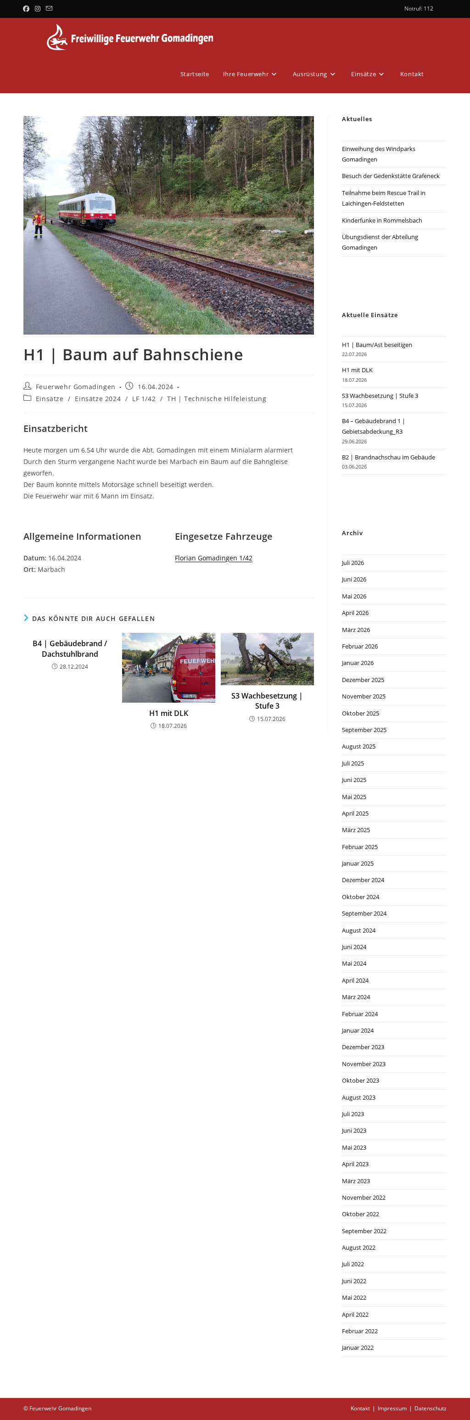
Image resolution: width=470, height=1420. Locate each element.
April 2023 (355, 1164)
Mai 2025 (354, 797)
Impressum (392, 1408)
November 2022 (364, 1197)
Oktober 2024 (360, 897)
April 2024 (355, 980)
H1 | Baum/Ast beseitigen (377, 345)
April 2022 (355, 1314)
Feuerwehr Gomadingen (76, 386)
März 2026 (356, 630)
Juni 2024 (354, 947)
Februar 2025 (360, 847)
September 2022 (364, 1231)
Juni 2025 (354, 780)
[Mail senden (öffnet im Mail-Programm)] (49, 8)
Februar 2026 (360, 646)
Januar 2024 (358, 1030)
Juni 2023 (354, 1130)
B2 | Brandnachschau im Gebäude (388, 457)
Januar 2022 (358, 1347)
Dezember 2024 (363, 880)
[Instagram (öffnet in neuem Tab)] (37, 8)
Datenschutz (430, 1408)
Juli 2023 (353, 1114)
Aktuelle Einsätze (370, 315)
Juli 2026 (353, 563)
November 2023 (364, 1064)
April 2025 (355, 813)
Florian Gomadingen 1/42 (213, 557)
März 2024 (356, 997)
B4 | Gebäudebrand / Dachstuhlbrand (70, 648)
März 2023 (356, 1181)
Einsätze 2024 (98, 398)
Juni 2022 (354, 1281)
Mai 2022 (354, 1297)
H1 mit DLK (168, 713)
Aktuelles (357, 119)
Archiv (352, 533)
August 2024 (358, 930)
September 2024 (364, 913)
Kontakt (360, 1408)
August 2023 (358, 1097)
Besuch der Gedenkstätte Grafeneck (391, 176)
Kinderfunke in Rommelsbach (382, 220)
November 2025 (364, 696)
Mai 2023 (354, 1147)
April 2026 (355, 613)
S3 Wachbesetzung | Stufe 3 (267, 701)
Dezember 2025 (363, 680)
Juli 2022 (353, 1264)
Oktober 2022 (360, 1214)
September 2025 (364, 730)
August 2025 (358, 746)
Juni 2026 (354, 579)
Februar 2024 (360, 1014)
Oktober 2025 (360, 713)
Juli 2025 (353, 763)
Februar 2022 (360, 1331)
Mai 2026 (354, 596)
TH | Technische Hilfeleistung (216, 398)
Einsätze (50, 398)
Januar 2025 (358, 863)
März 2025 (356, 830)
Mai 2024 (354, 963)
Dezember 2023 (363, 1047)
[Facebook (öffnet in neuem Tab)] (27, 8)
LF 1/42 (144, 398)
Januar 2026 (358, 663)
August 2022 (358, 1247)
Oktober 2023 (360, 1080)
